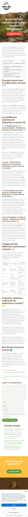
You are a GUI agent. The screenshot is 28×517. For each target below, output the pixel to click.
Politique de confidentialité (18, 515)
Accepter (14, 505)
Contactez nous (14, 471)
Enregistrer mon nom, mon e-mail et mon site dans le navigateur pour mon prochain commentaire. (14, 414)
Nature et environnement (10, 370)
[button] (26, 491)
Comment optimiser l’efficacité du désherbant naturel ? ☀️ (12, 74)
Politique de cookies (8, 515)
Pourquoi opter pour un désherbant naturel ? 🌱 (14, 64)
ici (9, 366)
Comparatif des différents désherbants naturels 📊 (13, 70)
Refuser (14, 508)
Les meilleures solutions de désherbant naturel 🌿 (13, 67)
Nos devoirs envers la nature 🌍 (11, 76)
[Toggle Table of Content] (23, 61)
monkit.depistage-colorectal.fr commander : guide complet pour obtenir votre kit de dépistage (12, 447)
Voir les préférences (14, 512)
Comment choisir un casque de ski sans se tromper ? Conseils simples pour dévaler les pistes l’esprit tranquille (14, 442)
